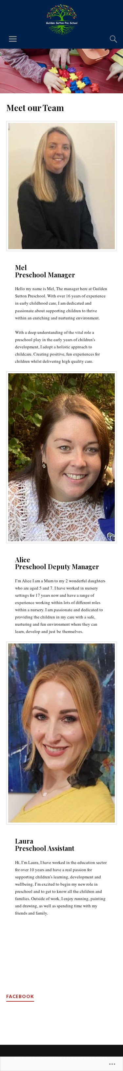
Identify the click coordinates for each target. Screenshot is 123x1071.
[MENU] (12, 39)
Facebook (20, 996)
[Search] (106, 39)
